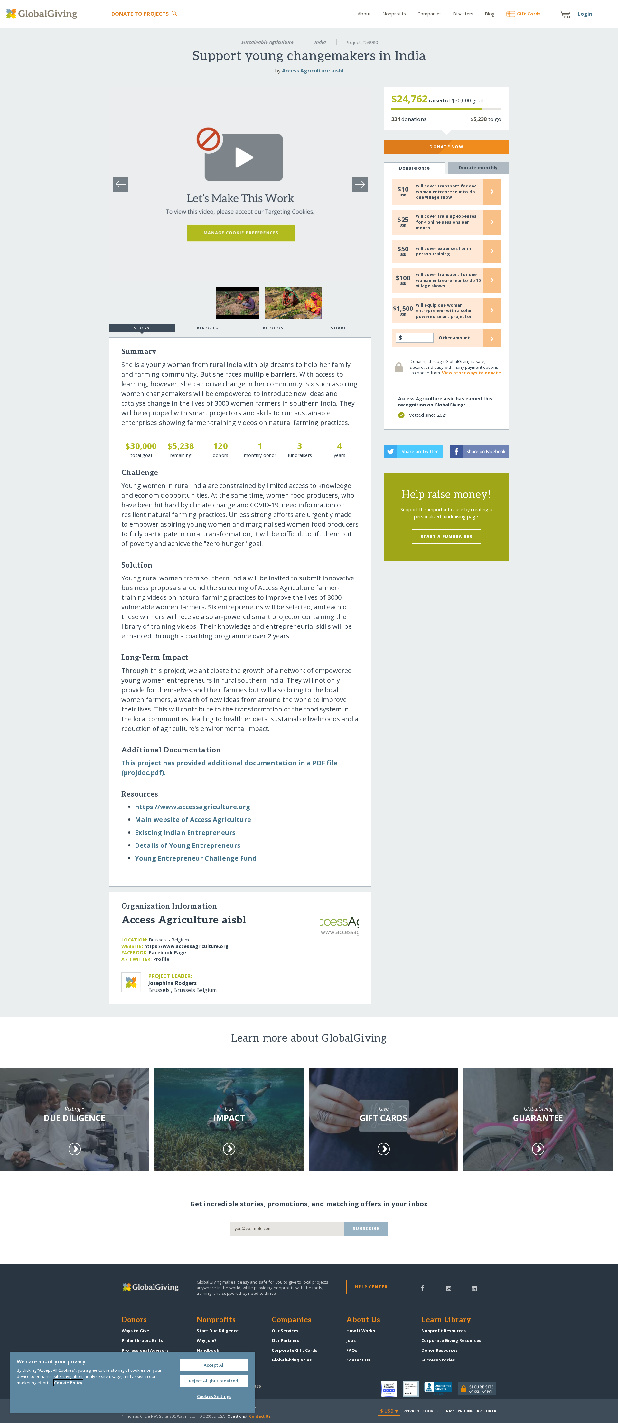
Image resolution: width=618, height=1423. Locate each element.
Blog (490, 14)
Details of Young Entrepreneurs (187, 845)
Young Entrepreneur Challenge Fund (196, 858)
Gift (529, 14)
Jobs (351, 1340)
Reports (208, 328)
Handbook (208, 1350)
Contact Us (358, 1360)
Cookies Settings (214, 1396)
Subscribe (366, 1228)
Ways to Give (135, 1330)
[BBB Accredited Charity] (441, 1389)
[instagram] (448, 1287)
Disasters (463, 14)
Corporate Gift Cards (294, 1350)
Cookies (430, 1411)
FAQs (351, 1350)
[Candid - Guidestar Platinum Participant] (413, 1389)
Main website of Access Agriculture (193, 819)
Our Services (285, 1330)
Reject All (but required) (214, 1381)
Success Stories (438, 1360)
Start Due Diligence (218, 1330)
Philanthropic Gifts (142, 1340)
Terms (448, 1411)
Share (338, 328)
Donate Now (446, 146)
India (320, 42)
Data (491, 1411)
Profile (161, 959)
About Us (363, 1320)
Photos (273, 328)
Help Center (371, 1287)
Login (585, 13)
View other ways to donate (471, 373)
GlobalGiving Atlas (292, 1360)
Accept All (214, 1365)
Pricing (466, 1411)
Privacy (411, 1411)
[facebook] (422, 1287)
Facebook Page (167, 953)
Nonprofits (394, 14)
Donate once (414, 168)
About (364, 14)
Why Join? (207, 1340)
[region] (132, 1382)
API (480, 1411)
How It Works (360, 1330)
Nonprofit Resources (443, 1330)
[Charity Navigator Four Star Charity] (392, 1389)
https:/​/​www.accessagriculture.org (192, 806)
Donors (134, 1320)
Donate (140, 13)
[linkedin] (474, 1287)
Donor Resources (439, 1350)
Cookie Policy (68, 1383)
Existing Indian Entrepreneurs (185, 832)
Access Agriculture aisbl (312, 70)
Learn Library (446, 1320)
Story (142, 328)
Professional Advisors (145, 1350)
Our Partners (285, 1340)
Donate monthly (478, 168)
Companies (429, 14)
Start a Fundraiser (446, 536)
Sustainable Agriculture (267, 42)
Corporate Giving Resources (451, 1340)
